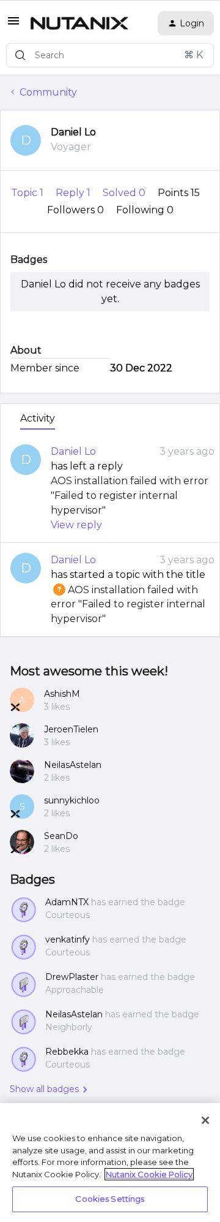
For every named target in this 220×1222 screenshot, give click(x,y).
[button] (13, 25)
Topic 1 (28, 193)
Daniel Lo (73, 132)
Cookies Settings (109, 1199)
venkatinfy (67, 939)
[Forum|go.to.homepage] (79, 23)
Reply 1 (74, 193)
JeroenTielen (71, 729)
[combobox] (110, 55)
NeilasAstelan (72, 764)
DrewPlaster (71, 976)
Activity (37, 418)
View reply (76, 525)
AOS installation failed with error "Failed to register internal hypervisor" (129, 495)
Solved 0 (125, 193)
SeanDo (61, 835)
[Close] (205, 1120)
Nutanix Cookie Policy (149, 1174)
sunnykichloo (72, 800)
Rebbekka (67, 1051)
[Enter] (20, 55)
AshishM (62, 693)
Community (48, 92)
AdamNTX (67, 902)
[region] (110, 1162)
